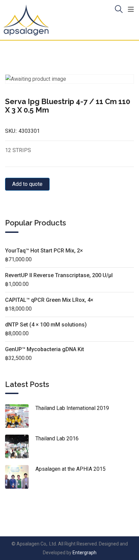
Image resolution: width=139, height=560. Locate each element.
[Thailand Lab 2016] (20, 446)
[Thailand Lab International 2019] (20, 416)
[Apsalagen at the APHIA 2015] (20, 477)
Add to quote (27, 184)
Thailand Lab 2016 (57, 438)
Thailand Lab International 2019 (72, 408)
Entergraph (84, 552)
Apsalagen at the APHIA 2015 (70, 469)
